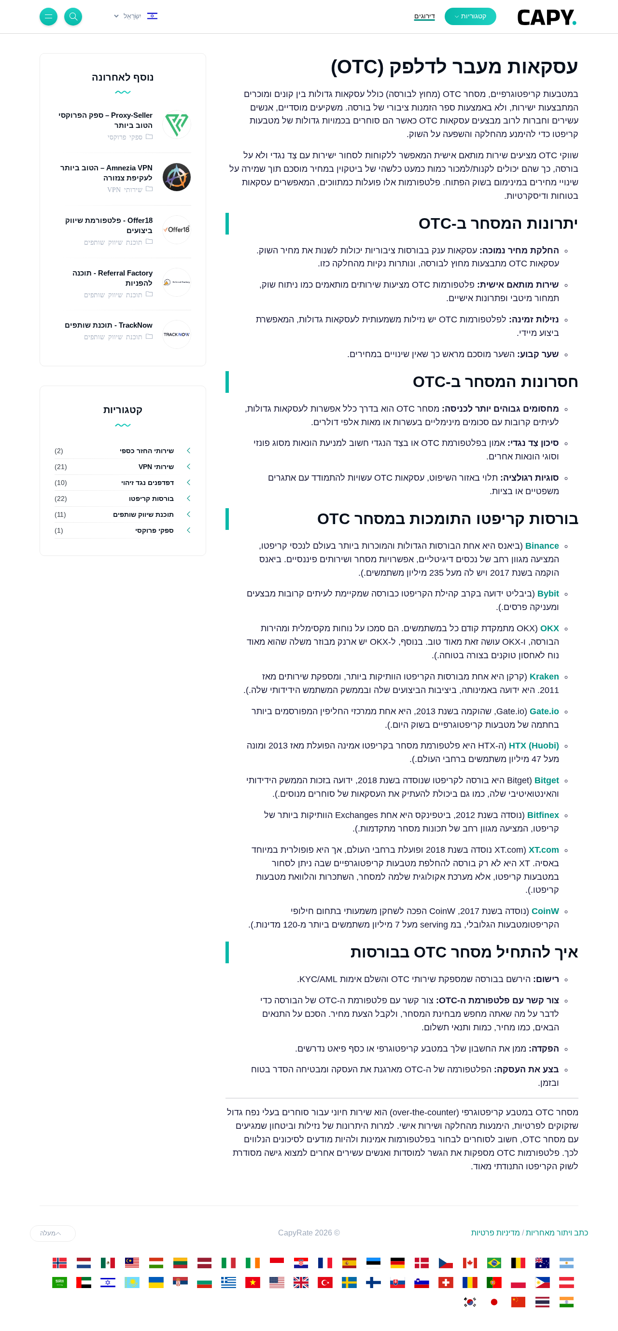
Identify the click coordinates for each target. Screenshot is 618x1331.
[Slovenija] (421, 1282)
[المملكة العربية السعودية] (59, 1282)
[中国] (518, 1302)
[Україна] (156, 1282)
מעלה (48, 1233)
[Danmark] (421, 1263)
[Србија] (180, 1282)
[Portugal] (494, 1282)
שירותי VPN (126, 189)
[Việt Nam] (252, 1282)
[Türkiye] (325, 1282)
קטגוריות (473, 16)
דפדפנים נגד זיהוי (147, 482)
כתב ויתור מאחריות (557, 1233)
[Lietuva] (180, 1263)
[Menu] (48, 17)
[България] (204, 1282)
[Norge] (59, 1263)
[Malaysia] (132, 1263)
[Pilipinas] (542, 1282)
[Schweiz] (445, 1282)
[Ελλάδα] (228, 1282)
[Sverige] (349, 1282)
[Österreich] (566, 1282)
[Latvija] (204, 1263)
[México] (107, 1263)
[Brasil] (494, 1263)
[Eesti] (373, 1263)
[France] (325, 1263)
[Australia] (542, 1263)
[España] (349, 1263)
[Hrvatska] (301, 1263)
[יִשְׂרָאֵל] (107, 1282)
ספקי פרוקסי (127, 136)
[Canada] (470, 1263)
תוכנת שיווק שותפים (115, 241)
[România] (470, 1282)
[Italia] (228, 1263)
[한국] (470, 1302)
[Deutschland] (397, 1263)
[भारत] (566, 1302)
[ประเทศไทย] (542, 1302)
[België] (518, 1263)
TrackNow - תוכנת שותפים (109, 325)
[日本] (494, 1302)
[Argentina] (566, 1263)
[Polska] (518, 1282)
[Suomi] (373, 1282)
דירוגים (424, 16)
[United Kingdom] (301, 1282)
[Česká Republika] (445, 1263)
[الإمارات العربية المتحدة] (83, 1282)
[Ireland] (252, 1263)
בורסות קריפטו (151, 498)
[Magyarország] (156, 1263)
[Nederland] (83, 1263)
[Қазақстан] (132, 1282)
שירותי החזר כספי (147, 451)
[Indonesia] (276, 1263)
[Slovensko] (397, 1282)
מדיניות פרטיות (495, 1233)
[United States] (276, 1282)
